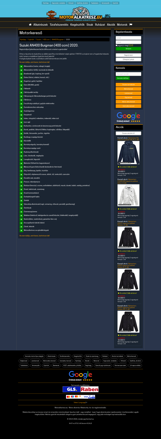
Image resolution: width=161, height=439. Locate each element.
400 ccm (46, 39)
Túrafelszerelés (59, 24)
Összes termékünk (128, 85)
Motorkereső (128, 89)
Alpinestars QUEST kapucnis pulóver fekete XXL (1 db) (127, 307)
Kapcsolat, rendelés (58, 3)
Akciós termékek (117, 356)
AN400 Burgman (58, 39)
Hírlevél (70, 3)
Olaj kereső (128, 97)
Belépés (128, 49)
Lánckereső (128, 93)
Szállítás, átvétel (82, 3)
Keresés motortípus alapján (34, 356)
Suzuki (38, 39)
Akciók (111, 24)
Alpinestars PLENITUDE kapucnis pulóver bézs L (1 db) (128, 181)
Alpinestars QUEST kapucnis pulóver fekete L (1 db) (127, 223)
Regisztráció (128, 55)
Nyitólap (46, 3)
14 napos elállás (135, 365)
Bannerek (56, 365)
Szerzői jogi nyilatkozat (103, 365)
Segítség (88, 365)
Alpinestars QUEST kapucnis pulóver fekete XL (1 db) (127, 265)
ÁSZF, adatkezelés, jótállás (72, 365)
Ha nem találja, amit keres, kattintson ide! (34, 62)
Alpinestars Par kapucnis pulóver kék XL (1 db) (128, 139)
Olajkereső (23, 361)
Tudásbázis (94, 3)
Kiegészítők (77, 24)
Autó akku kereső (128, 106)
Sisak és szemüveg (92, 356)
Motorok (122, 24)
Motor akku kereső (128, 102)
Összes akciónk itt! (128, 133)
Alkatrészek (40, 24)
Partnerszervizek (120, 365)
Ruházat (100, 24)
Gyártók (115, 3)
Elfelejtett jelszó (128, 59)
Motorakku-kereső (49, 361)
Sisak (90, 24)
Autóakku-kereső (65, 361)
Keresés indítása (122, 78)
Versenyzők (105, 3)
